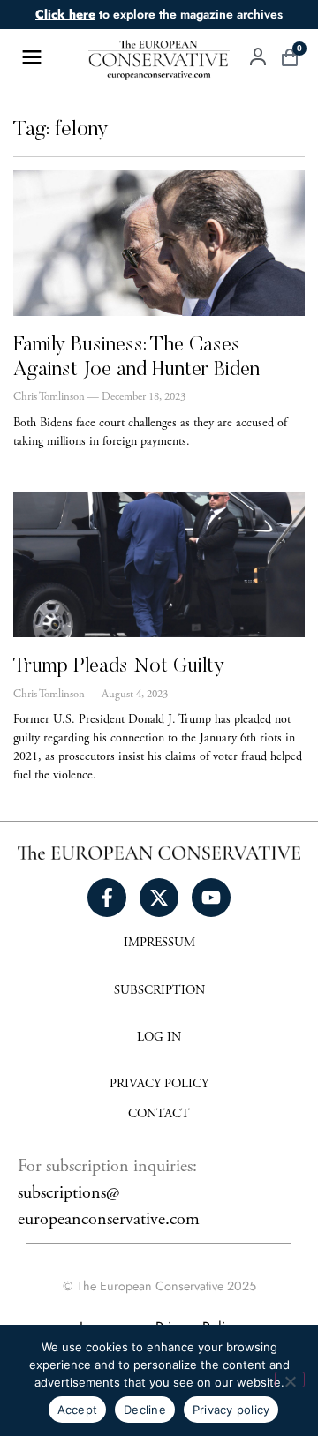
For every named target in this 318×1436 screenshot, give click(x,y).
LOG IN (159, 1038)
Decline (145, 1409)
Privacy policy (231, 1409)
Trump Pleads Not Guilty (118, 667)
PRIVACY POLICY (159, 1085)
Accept (77, 1409)
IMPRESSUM (159, 943)
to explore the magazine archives (159, 14)
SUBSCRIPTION (159, 991)
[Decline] (290, 1379)
